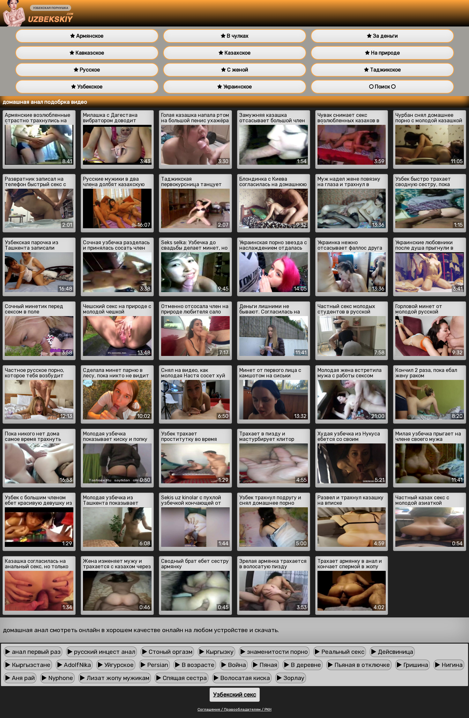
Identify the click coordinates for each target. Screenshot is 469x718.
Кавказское (89, 53)
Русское (89, 70)
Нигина (451, 665)
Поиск (382, 87)
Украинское (237, 87)
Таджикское (385, 70)
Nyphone (60, 678)
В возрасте (197, 665)
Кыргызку (219, 651)
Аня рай (22, 678)
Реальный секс (342, 651)
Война (236, 665)
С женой (237, 70)
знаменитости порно (276, 651)
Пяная (267, 665)
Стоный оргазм (169, 651)
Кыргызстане (30, 665)
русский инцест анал (103, 651)
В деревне (305, 665)
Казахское (236, 53)
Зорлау (293, 678)
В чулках (237, 36)
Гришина (415, 665)
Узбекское (89, 87)
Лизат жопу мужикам (117, 678)
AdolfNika (76, 665)
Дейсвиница (394, 651)
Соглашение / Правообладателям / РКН (234, 709)
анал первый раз (35, 651)
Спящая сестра (184, 678)
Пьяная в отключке (361, 665)
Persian (156, 665)
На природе (385, 53)
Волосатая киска (244, 678)
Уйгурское (118, 665)
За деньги (385, 36)
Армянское (89, 36)
